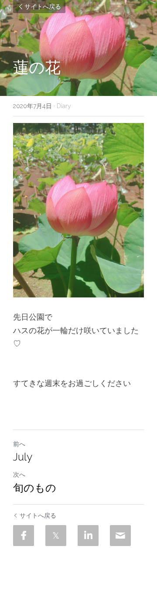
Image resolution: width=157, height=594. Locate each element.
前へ (19, 443)
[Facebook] (23, 535)
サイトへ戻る (42, 6)
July (22, 457)
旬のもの (34, 487)
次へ (19, 474)
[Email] (120, 535)
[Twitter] (55, 535)
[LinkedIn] (88, 535)
